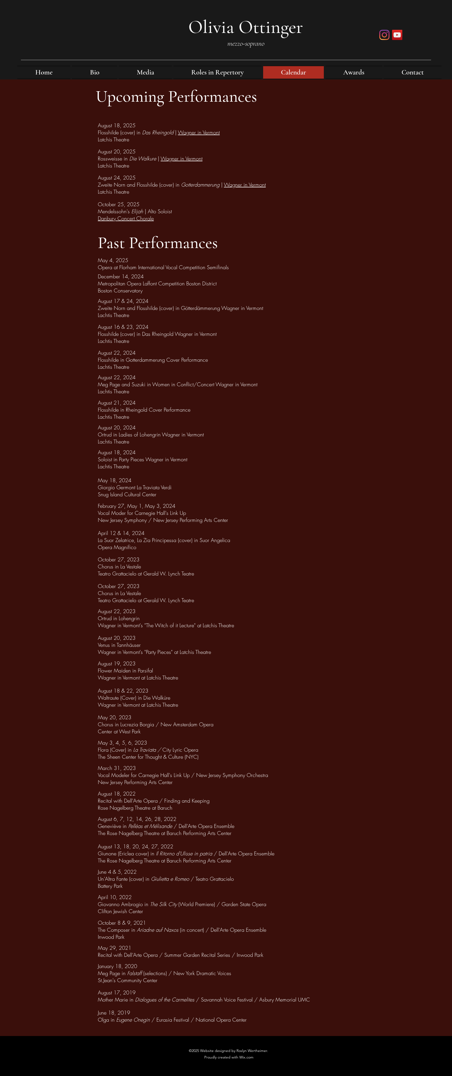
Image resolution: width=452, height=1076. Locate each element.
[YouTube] (397, 35)
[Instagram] (384, 35)
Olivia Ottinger (245, 26)
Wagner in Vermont (199, 132)
